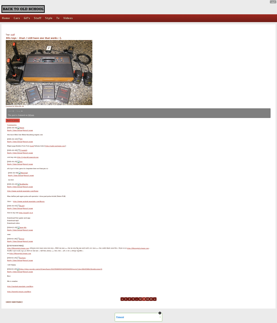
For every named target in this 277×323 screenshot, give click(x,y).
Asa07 (22, 206)
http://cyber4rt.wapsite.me (28, 157)
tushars (23, 258)
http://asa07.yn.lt (26, 213)
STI (21, 139)
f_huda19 (23, 150)
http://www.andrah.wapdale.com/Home (22, 191)
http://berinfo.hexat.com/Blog (19, 292)
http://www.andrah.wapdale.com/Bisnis (29, 201)
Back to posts (13, 120)
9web (22, 128)
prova (22, 239)
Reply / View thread (15, 130)
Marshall (24, 173)
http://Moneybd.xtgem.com (18, 248)
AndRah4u (24, 184)
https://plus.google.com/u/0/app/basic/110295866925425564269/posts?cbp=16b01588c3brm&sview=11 (60, 269)
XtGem (31, 115)
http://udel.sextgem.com (55, 146)
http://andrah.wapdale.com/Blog (20, 286)
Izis (21, 162)
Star (18, 111)
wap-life (23, 227)
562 (10, 111)
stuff (13, 35)
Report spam (28, 130)
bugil (32, 146)
